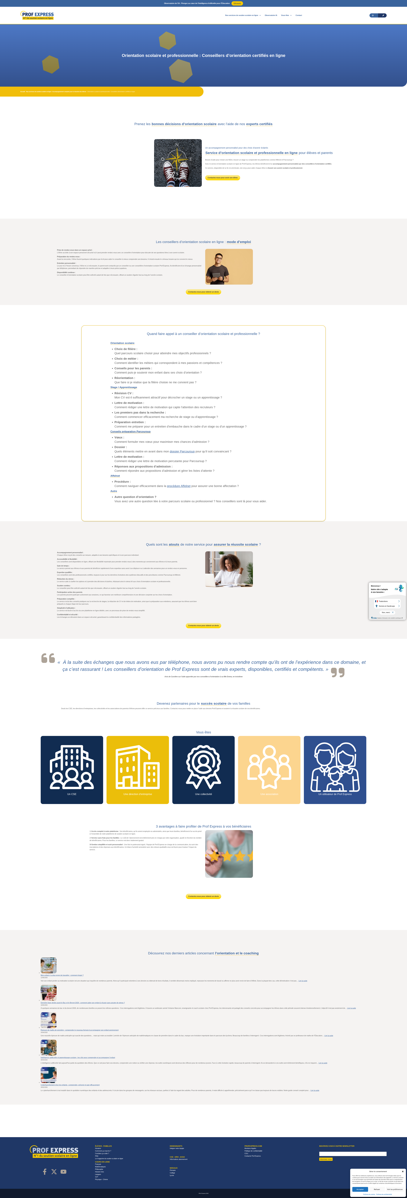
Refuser (377, 1189)
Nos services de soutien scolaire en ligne (241, 15)
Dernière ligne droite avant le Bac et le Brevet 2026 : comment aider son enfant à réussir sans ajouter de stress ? (83, 1003)
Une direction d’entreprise (137, 794)
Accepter (360, 1189)
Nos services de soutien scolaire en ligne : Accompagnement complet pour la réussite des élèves (56, 91)
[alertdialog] (203, 3)
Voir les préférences (395, 1189)
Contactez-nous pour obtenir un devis (203, 292)
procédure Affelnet (179, 486)
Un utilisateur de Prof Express (335, 794)
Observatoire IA (271, 15)
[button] (403, 1171)
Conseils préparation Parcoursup (130, 431)
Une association (269, 794)
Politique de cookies (369, 1194)
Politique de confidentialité (384, 1194)
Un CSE (71, 794)
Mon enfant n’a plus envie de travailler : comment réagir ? (62, 975)
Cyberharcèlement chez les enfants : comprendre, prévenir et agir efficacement (70, 1085)
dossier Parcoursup (182, 451)
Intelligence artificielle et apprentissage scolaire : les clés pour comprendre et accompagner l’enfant (78, 1057)
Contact (299, 15)
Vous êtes (285, 15)
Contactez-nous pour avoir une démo (223, 178)
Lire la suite (303, 981)
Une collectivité (203, 794)
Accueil (22, 91)
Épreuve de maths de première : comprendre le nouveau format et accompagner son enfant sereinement (79, 1030)
